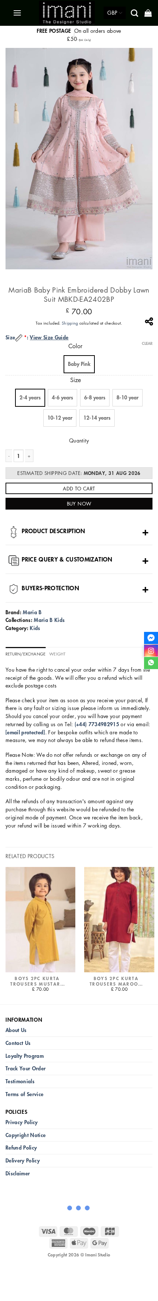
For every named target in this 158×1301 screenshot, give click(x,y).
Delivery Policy (23, 1160)
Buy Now (79, 503)
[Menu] (18, 13)
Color (75, 346)
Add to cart (79, 488)
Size (75, 380)
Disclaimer (18, 1173)
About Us (16, 1030)
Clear (147, 343)
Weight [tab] (57, 654)
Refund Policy (21, 1147)
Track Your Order (26, 1068)
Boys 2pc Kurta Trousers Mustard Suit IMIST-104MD (37, 981)
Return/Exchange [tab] (26, 654)
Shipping (70, 323)
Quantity (79, 440)
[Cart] (148, 13)
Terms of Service (24, 1094)
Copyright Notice (26, 1135)
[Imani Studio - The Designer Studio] (67, 13)
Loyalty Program (25, 1056)
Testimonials (20, 1081)
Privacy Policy (22, 1122)
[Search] (135, 13)
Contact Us (18, 1043)
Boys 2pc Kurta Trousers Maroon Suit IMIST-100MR (116, 981)
